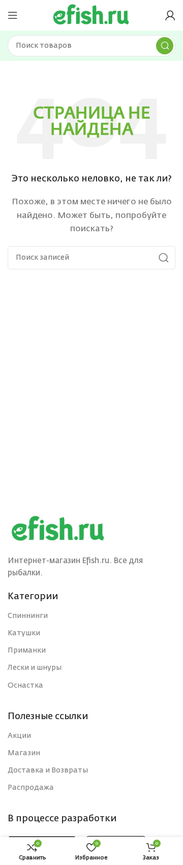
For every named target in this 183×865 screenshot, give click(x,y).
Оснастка (25, 685)
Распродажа (31, 787)
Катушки (24, 633)
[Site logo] (91, 15)
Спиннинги (28, 616)
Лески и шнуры (35, 667)
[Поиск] (164, 45)
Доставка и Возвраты (48, 770)
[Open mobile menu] (13, 15)
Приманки (27, 650)
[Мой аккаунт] (170, 15)
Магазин (24, 753)
